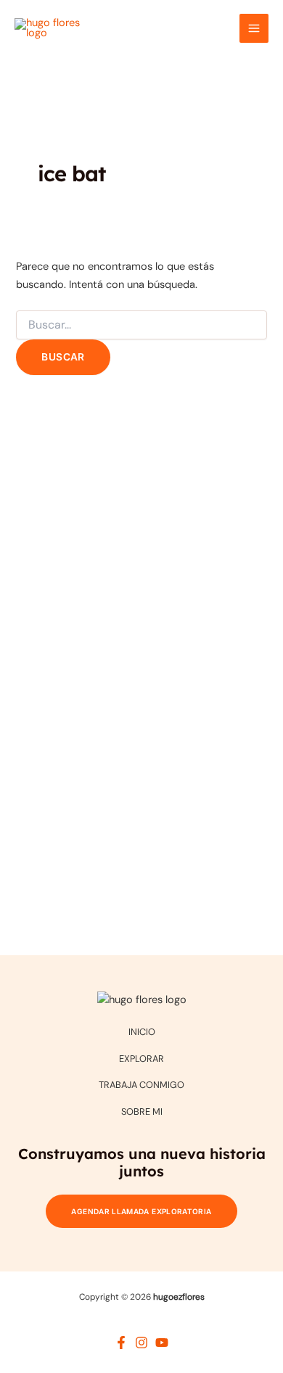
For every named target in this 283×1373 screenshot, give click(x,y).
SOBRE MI (142, 1111)
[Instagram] (141, 1342)
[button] (141, 1211)
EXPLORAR (141, 1058)
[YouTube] (161, 1342)
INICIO (141, 1032)
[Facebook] (121, 1342)
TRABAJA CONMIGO (141, 1085)
